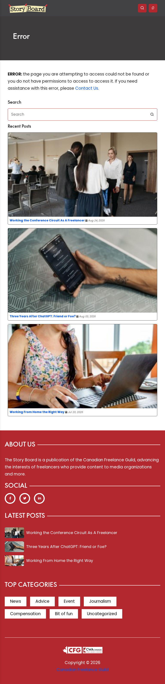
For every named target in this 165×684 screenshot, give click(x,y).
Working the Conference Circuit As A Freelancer (47, 220)
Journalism (100, 601)
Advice (42, 601)
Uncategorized (102, 614)
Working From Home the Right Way (37, 412)
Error (21, 37)
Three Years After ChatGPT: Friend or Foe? (43, 316)
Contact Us (86, 88)
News (15, 601)
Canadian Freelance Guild (82, 670)
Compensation (25, 614)
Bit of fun (64, 614)
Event (69, 601)
